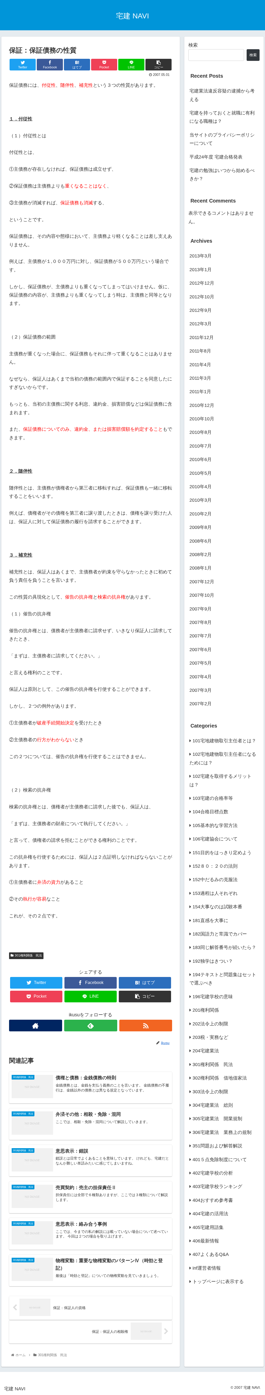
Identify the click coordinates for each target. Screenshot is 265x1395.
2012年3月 (200, 323)
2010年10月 (201, 418)
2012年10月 (201, 296)
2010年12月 (201, 405)
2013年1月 (200, 269)
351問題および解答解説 (217, 1145)
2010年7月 (200, 446)
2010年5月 (200, 473)
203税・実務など (210, 1037)
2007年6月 (200, 649)
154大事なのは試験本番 (217, 906)
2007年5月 (200, 663)
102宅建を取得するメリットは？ (220, 780)
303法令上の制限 (210, 1091)
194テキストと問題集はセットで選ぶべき (222, 979)
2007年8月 (200, 622)
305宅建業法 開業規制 (217, 1118)
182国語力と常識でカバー (220, 934)
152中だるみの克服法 (215, 879)
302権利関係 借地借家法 (220, 1078)
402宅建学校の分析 (213, 1173)
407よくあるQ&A (211, 1254)
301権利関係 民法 (28, 955)
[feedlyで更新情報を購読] (90, 1025)
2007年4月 (200, 676)
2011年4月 (200, 364)
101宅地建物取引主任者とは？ (224, 740)
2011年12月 (201, 337)
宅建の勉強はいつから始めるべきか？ (222, 174)
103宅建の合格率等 (213, 798)
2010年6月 (200, 459)
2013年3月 (200, 255)
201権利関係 (206, 1010)
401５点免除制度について (220, 1159)
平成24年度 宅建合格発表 (215, 157)
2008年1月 (200, 568)
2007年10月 (201, 595)
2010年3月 (200, 500)
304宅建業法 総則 (213, 1105)
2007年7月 (200, 635)
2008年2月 (200, 554)
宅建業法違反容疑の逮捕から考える (222, 95)
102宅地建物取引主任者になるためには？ (222, 758)
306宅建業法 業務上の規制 (222, 1132)
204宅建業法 (206, 1050)
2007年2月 (200, 703)
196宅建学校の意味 (213, 996)
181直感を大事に (210, 920)
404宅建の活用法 (210, 1213)
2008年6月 (200, 541)
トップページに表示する (218, 1281)
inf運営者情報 (207, 1268)
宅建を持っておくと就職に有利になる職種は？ (222, 117)
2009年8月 (200, 527)
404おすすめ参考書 (213, 1200)
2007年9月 (200, 609)
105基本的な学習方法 (215, 825)
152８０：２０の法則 (215, 866)
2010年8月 (200, 432)
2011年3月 (200, 378)
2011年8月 (200, 351)
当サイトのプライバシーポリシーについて (222, 139)
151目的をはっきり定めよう (222, 852)
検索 (193, 45)
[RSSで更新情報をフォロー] (145, 1025)
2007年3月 (200, 690)
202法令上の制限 (210, 1023)
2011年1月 (200, 391)
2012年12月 (201, 283)
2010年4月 (200, 486)
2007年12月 (201, 581)
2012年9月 (200, 310)
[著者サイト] (35, 1025)
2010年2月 (200, 513)
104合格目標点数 (210, 811)
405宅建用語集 (208, 1227)
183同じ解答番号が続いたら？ (224, 947)
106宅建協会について (215, 839)
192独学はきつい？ (213, 961)
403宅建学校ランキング (217, 1186)
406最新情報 (206, 1240)
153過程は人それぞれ (215, 893)
